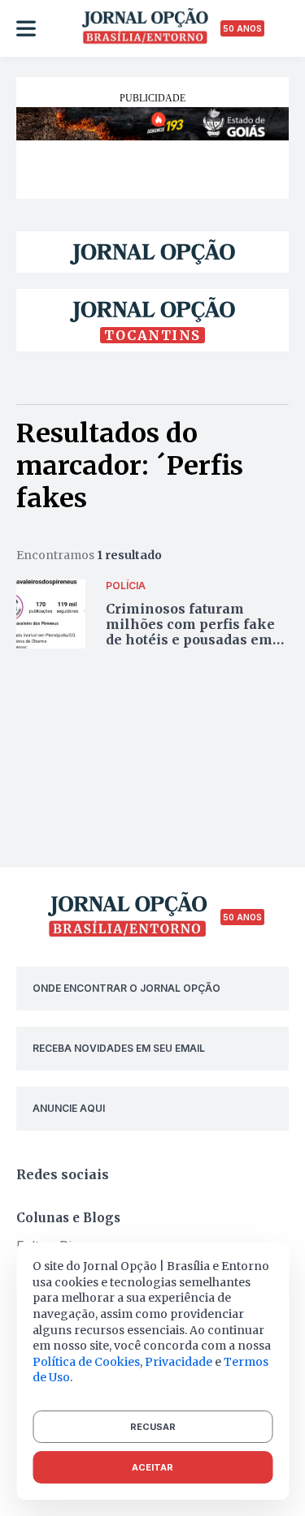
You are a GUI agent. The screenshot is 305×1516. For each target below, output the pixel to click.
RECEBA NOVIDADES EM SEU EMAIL (119, 1048)
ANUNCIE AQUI (69, 1108)
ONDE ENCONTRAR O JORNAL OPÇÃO (126, 988)
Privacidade (178, 1361)
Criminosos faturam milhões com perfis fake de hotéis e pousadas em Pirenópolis (190, 632)
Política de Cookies (86, 1361)
